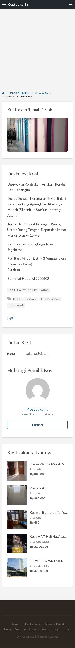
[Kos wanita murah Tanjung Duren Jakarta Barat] (17, 519)
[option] (37, 135)
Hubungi (37, 424)
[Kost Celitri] (17, 495)
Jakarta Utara (61, 629)
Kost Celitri (38, 488)
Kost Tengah (16, 305)
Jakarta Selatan (15, 629)
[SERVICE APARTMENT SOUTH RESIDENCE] (17, 567)
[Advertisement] (37, 48)
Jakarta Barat (32, 624)
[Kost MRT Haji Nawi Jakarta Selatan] (17, 543)
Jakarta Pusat (54, 624)
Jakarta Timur (38, 629)
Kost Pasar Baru (50, 298)
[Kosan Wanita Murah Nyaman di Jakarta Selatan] (17, 470)
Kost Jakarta (18, 4)
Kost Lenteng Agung (25, 298)
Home (15, 624)
